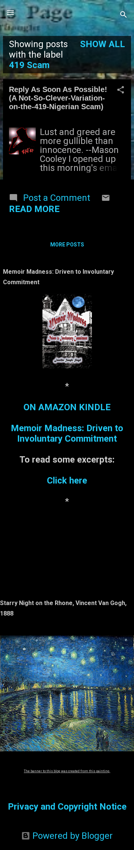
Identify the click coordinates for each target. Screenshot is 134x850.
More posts (67, 245)
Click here (67, 480)
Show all (102, 44)
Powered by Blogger (71, 836)
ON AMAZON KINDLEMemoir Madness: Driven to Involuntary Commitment (67, 423)
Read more (34, 209)
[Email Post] (105, 199)
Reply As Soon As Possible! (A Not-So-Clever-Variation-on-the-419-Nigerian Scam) (58, 98)
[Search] (123, 15)
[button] (120, 90)
